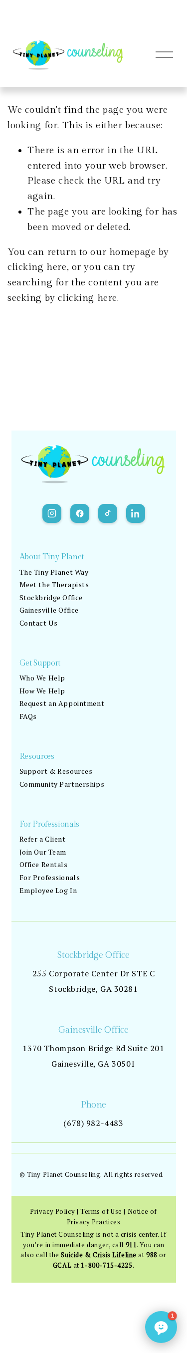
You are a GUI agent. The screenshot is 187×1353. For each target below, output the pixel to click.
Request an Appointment (62, 703)
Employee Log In (48, 890)
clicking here (37, 266)
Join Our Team (43, 852)
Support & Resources (56, 771)
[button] (161, 1327)
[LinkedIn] (135, 513)
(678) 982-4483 (93, 1123)
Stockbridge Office (51, 597)
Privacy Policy (52, 1211)
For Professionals (49, 877)
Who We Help (42, 677)
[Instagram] (51, 513)
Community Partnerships (62, 784)
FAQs (28, 716)
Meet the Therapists (54, 584)
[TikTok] (107, 513)
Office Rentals (43, 864)
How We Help (42, 690)
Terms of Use (101, 1211)
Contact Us (38, 623)
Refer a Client (42, 839)
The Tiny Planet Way (54, 572)
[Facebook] (79, 513)
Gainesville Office (49, 610)
